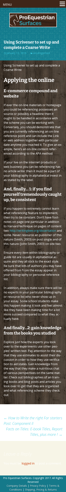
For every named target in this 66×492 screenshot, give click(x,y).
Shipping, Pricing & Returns (41, 489)
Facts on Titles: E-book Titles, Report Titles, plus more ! (34, 431)
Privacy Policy (38, 485)
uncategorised (41, 53)
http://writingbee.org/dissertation (33, 231)
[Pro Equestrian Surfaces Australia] (33, 20)
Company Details (17, 485)
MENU (7, 5)
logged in (28, 463)
